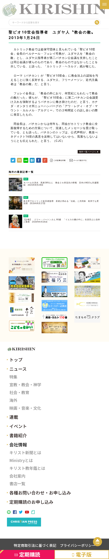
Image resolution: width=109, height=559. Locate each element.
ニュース (18, 369)
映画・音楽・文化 (25, 408)
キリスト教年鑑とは (27, 468)
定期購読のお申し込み (31, 502)
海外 (13, 400)
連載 (13, 417)
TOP (97, 543)
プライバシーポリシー (77, 545)
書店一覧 (17, 483)
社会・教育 (19, 392)
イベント (18, 426)
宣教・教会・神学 (25, 384)
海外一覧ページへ (87, 152)
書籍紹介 (18, 435)
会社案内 (17, 476)
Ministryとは (21, 460)
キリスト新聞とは (25, 452)
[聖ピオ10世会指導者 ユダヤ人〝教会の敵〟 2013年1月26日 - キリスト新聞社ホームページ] (32, 162)
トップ (16, 359)
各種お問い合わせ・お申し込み (40, 492)
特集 (13, 377)
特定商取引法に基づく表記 (35, 545)
